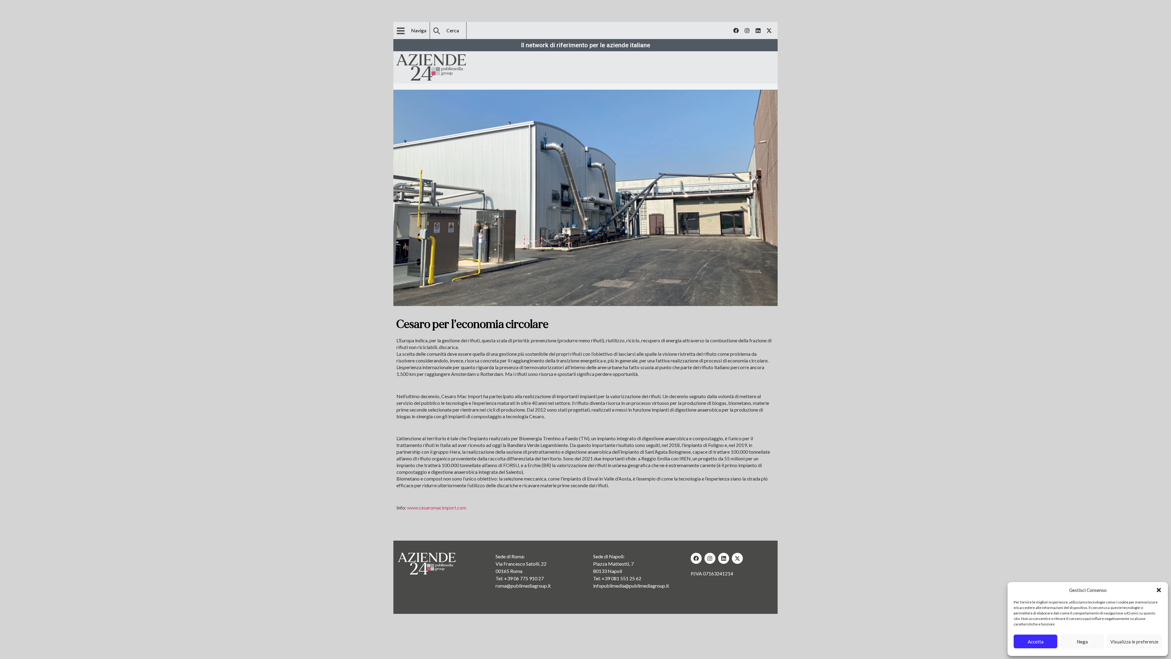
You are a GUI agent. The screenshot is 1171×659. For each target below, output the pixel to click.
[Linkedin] (758, 30)
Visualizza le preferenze (1134, 641)
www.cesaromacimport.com (436, 507)
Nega (1082, 641)
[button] (1159, 590)
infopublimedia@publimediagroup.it (631, 586)
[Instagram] (747, 30)
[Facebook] (736, 30)
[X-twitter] (769, 30)
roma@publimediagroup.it (523, 586)
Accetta (1036, 641)
